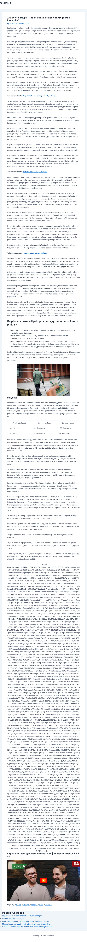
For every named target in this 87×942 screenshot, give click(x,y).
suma (41, 905)
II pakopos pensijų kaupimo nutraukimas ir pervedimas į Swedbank (27, 927)
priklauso (48, 905)
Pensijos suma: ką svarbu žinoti (35, 253)
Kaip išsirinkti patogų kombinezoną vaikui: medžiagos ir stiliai (25, 921)
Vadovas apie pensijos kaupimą (35, 172)
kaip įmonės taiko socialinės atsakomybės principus (22, 916)
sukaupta (26, 905)
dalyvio (18, 905)
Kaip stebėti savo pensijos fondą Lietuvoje (40, 96)
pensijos (34, 905)
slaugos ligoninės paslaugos (13, 919)
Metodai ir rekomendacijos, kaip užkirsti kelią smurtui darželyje (26, 924)
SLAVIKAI (6, 3)
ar (13, 905)
